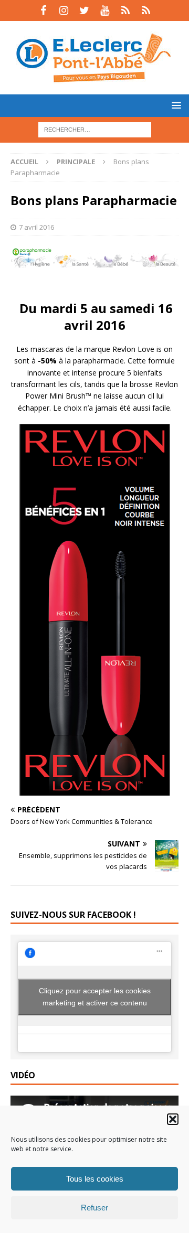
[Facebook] (43, 10)
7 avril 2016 (36, 227)
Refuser (94, 1207)
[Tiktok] (125, 10)
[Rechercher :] (94, 129)
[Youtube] (105, 10)
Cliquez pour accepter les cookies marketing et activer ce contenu (95, 997)
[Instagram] (64, 10)
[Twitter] (84, 10)
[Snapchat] (145, 10)
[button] (172, 1119)
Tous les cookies (94, 1178)
